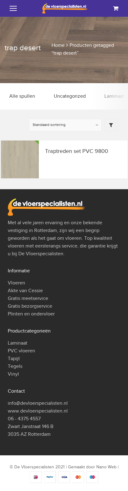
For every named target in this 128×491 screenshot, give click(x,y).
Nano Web (106, 467)
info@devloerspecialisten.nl (38, 403)
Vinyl (13, 374)
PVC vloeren (21, 351)
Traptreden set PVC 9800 (76, 151)
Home (58, 45)
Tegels (15, 366)
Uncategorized (70, 96)
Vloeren (16, 283)
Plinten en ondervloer (31, 314)
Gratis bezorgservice (30, 306)
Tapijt (14, 358)
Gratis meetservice (28, 298)
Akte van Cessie (25, 290)
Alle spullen (22, 96)
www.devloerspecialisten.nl (38, 411)
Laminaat (17, 343)
